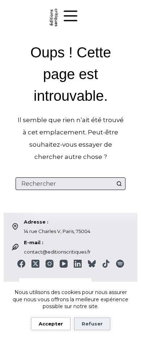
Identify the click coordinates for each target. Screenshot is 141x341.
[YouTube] (64, 264)
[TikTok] (106, 264)
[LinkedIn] (78, 264)
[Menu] (70, 16)
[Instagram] (50, 264)
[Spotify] (120, 264)
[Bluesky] (92, 264)
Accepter (51, 324)
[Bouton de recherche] (119, 184)
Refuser (92, 324)
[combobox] (64, 183)
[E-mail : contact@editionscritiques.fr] (15, 247)
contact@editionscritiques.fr (57, 252)
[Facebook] (21, 264)
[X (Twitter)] (35, 264)
